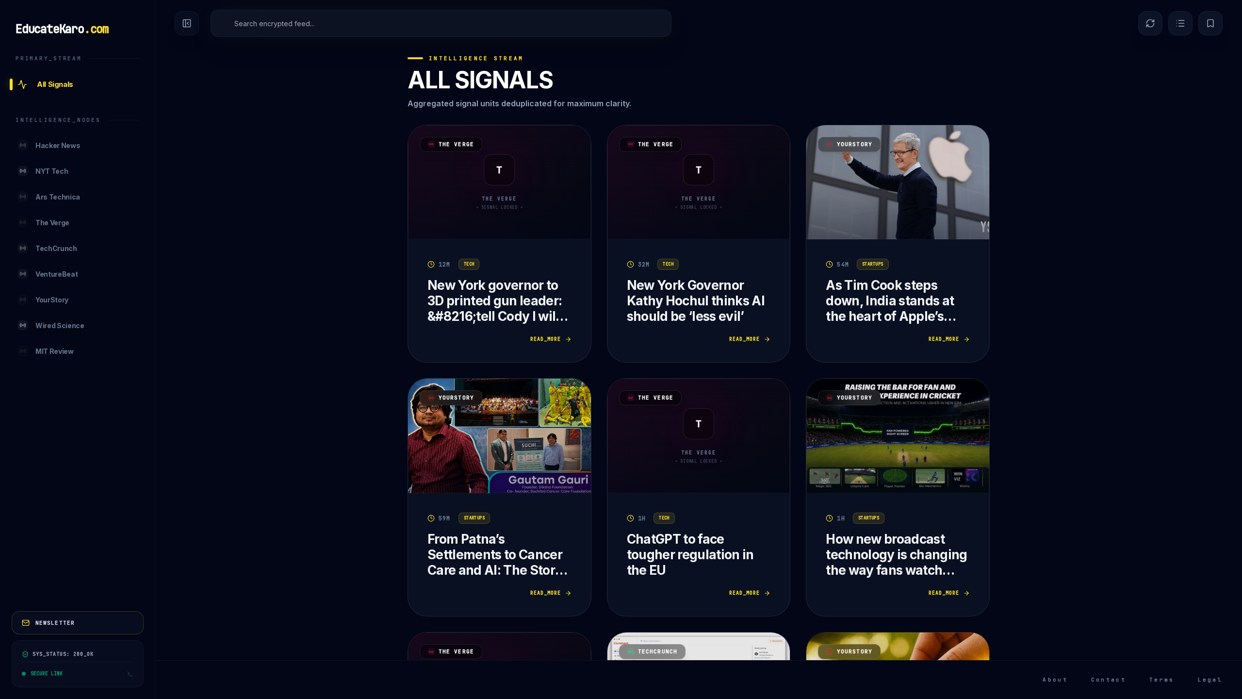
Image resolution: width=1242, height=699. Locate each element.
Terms (1162, 679)
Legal (1210, 679)
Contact (1108, 679)
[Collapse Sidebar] (187, 23)
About (1055, 679)
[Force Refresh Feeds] (1150, 23)
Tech (469, 264)
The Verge (456, 144)
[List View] (1180, 23)
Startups (872, 264)
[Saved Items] (1210, 23)
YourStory (854, 144)
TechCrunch (657, 651)
